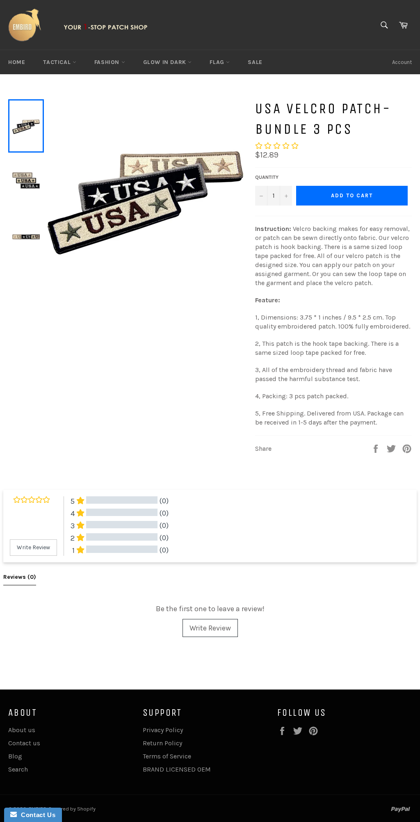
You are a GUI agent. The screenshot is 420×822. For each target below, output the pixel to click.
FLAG (218, 62)
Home (16, 62)
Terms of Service (167, 756)
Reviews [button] (19, 576)
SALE (255, 62)
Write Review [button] (33, 547)
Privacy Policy (163, 730)
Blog (15, 756)
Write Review (210, 627)
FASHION (107, 62)
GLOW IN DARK (165, 62)
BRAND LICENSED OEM (177, 769)
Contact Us (36, 814)
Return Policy (162, 743)
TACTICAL (57, 62)
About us (21, 730)
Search (18, 769)
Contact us (24, 743)
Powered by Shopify (72, 809)
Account (402, 62)
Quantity (266, 177)
